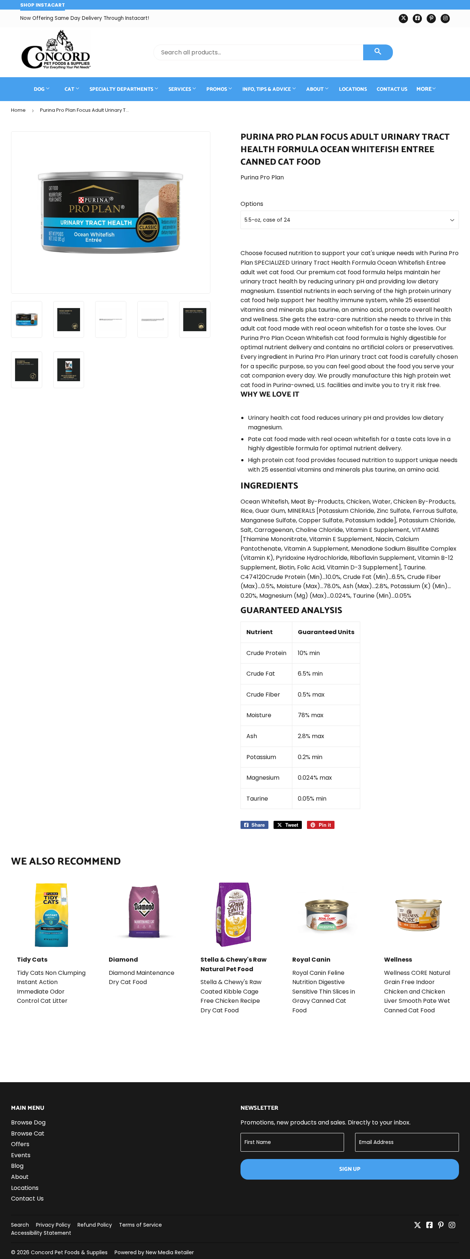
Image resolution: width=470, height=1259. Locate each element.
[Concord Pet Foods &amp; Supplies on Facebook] (429, 1226)
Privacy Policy (53, 1224)
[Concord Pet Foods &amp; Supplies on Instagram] (452, 1226)
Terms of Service (140, 1224)
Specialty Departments (122, 89)
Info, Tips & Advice (267, 89)
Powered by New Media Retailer (154, 1252)
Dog (40, 89)
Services (180, 89)
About (315, 89)
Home (18, 110)
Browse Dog (28, 1122)
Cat (70, 89)
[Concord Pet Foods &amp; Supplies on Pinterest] (441, 1226)
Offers (20, 1144)
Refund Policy (94, 1224)
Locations (353, 89)
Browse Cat (27, 1133)
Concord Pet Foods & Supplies (69, 1252)
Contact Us (392, 89)
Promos (217, 89)
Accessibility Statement (41, 1233)
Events (20, 1155)
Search (20, 1224)
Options (252, 204)
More (424, 89)
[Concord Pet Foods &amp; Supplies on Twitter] (417, 1226)
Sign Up (349, 1169)
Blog (17, 1166)
